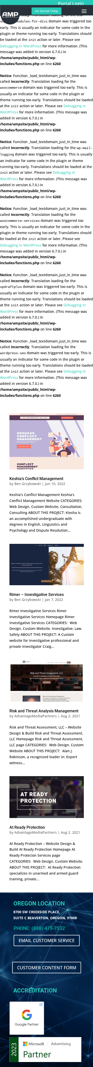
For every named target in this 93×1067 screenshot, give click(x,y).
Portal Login (71, 3)
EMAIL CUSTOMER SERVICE (47, 940)
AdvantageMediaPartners (35, 716)
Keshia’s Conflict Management (36, 478)
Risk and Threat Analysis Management (43, 711)
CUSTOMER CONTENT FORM (46, 968)
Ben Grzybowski (27, 483)
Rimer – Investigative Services (36, 594)
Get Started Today (46, 11)
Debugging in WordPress (20, 46)
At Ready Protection (27, 827)
